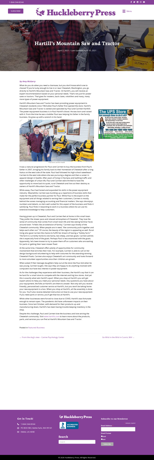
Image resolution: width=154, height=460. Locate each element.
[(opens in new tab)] (69, 425)
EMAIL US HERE (28, 432)
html (104, 436)
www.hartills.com (51, 316)
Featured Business (36, 327)
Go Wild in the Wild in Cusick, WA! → (118, 337)
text (103, 439)
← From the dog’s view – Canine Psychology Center (42, 337)
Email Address (107, 426)
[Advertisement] (77, 372)
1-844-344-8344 (16, 2)
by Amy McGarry (27, 81)
